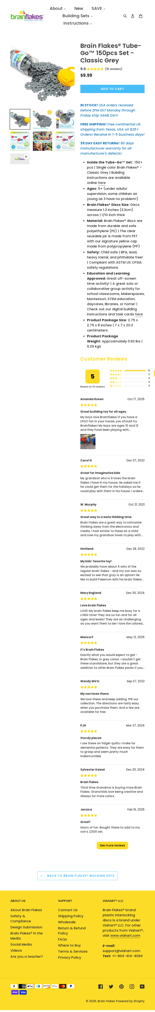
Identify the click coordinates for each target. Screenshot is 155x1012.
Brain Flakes (106, 1001)
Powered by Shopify (130, 1001)
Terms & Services (73, 951)
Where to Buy (69, 945)
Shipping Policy (70, 916)
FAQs (62, 939)
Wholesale (67, 922)
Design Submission (26, 927)
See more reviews (112, 845)
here (102, 182)
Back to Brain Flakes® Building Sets (80, 876)
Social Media (21, 944)
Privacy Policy (69, 957)
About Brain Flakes (26, 910)
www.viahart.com (125, 935)
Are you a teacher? (26, 956)
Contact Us (68, 910)
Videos (16, 950)
